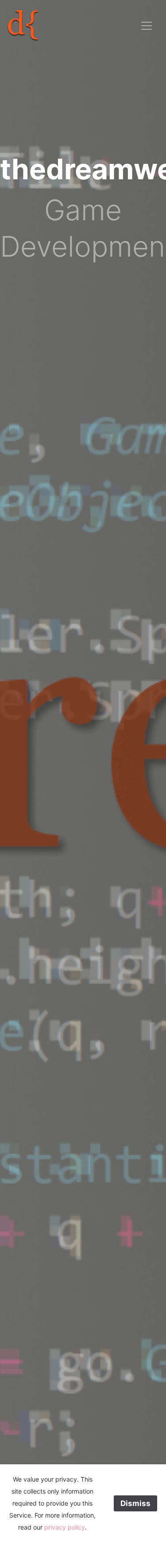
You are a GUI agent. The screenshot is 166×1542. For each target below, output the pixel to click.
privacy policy (64, 1527)
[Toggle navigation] (146, 26)
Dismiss (135, 1503)
